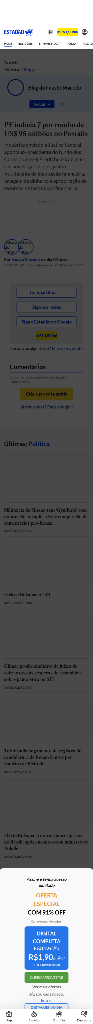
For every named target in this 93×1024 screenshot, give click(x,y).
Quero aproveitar (46, 977)
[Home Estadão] (18, 32)
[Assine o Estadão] (68, 32)
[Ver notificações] (85, 32)
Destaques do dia (46, 1007)
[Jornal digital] (51, 32)
